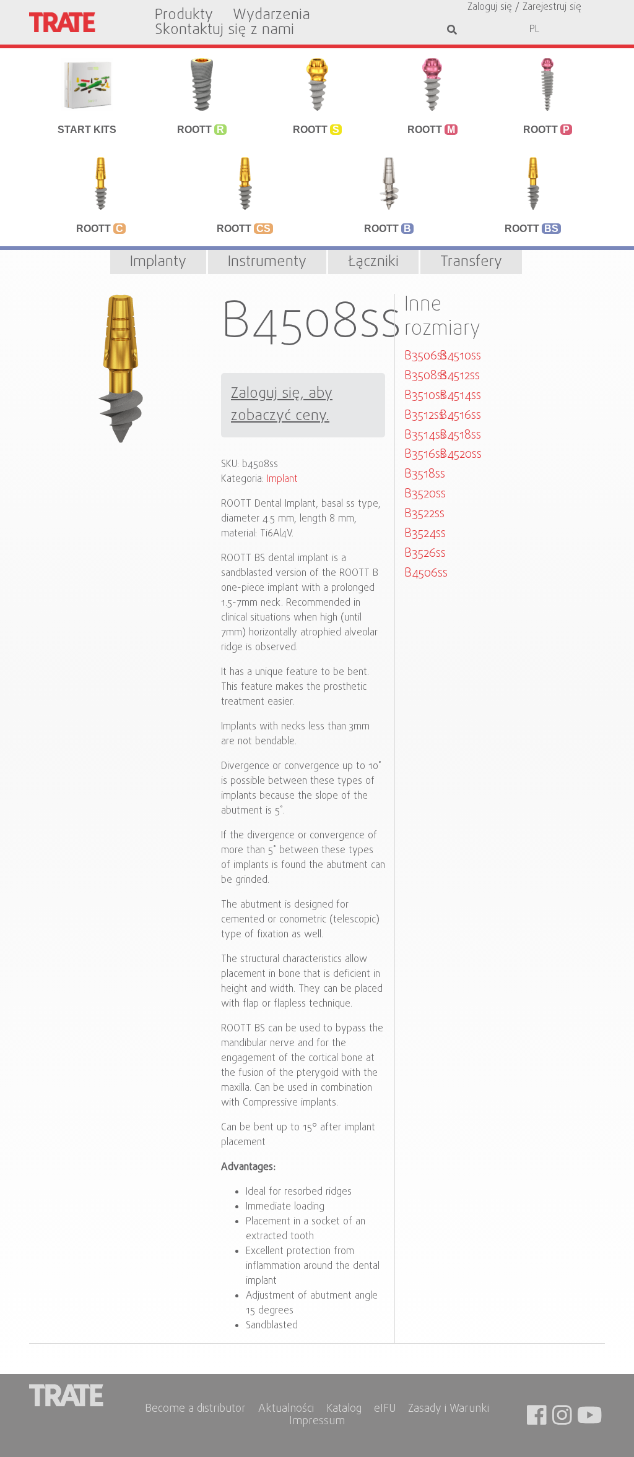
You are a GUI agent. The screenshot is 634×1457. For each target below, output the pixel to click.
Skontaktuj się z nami (224, 30)
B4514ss (460, 396)
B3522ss (424, 514)
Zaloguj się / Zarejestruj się (524, 7)
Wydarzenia (271, 15)
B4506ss (426, 573)
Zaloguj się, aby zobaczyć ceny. (281, 405)
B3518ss (424, 474)
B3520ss (425, 494)
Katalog (344, 1409)
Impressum (317, 1422)
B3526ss (425, 553)
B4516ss (460, 415)
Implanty (158, 262)
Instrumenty (267, 262)
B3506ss (425, 356)
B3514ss (424, 435)
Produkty (184, 15)
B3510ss (424, 396)
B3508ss (425, 376)
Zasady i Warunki (448, 1409)
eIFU (385, 1409)
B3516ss (424, 454)
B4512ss (460, 376)
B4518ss (460, 435)
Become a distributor (195, 1409)
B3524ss (425, 534)
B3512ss (424, 415)
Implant (282, 479)
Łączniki (373, 262)
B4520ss (461, 454)
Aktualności (286, 1409)
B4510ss (460, 356)
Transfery (471, 262)
